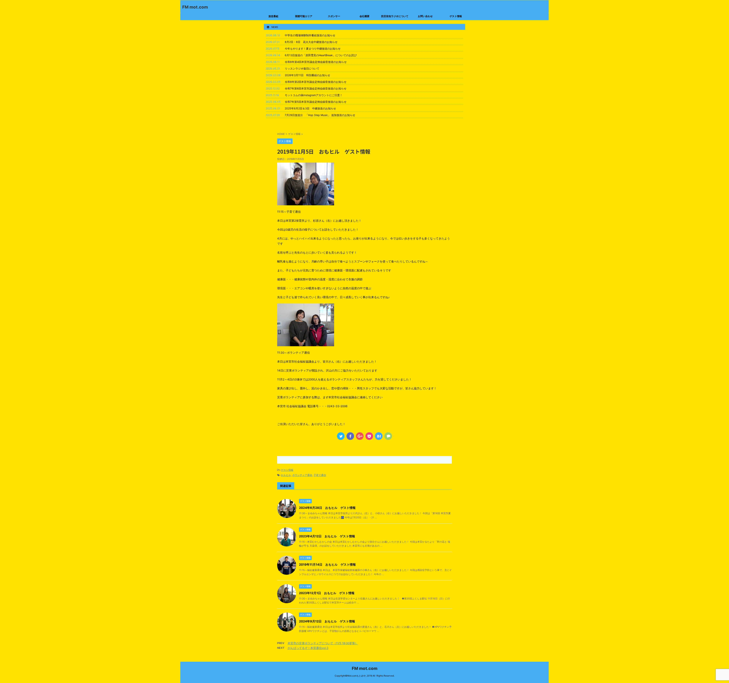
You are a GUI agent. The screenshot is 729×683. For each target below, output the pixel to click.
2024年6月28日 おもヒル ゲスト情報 (327, 508)
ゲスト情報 (456, 16)
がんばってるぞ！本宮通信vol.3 (308, 648)
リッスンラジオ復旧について (302, 68)
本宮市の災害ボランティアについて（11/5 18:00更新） (323, 643)
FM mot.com (195, 7)
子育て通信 (320, 475)
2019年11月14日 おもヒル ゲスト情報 (327, 564)
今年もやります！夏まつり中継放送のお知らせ (313, 48)
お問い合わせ (425, 16)
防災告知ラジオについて (394, 16)
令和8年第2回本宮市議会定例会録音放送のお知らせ (315, 81)
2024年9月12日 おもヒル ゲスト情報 (327, 621)
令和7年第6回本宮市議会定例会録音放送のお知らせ (315, 88)
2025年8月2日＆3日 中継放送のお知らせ (310, 108)
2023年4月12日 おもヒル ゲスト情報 (327, 536)
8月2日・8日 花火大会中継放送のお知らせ (311, 41)
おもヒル (286, 475)
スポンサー (334, 16)
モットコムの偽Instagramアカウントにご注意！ (313, 95)
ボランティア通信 (302, 475)
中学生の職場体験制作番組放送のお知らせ (310, 35)
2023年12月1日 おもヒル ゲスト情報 (326, 593)
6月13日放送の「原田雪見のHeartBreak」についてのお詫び (321, 55)
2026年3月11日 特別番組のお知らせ (307, 75)
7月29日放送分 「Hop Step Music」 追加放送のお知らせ (320, 115)
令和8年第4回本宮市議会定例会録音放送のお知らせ (316, 61)
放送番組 (273, 16)
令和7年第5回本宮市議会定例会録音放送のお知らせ (315, 101)
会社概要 (364, 16)
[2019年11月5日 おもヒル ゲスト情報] (379, 436)
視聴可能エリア (303, 16)
